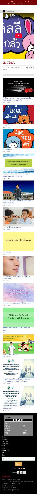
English (22, 468)
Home (4, 437)
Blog (3, 448)
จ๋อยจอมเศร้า (7, 149)
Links (3, 455)
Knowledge (5, 444)
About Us (5, 439)
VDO (3, 446)
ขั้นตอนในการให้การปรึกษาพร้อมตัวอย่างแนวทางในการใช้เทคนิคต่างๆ (16, 175)
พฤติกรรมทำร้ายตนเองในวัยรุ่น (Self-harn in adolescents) (18, 407)
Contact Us (5, 450)
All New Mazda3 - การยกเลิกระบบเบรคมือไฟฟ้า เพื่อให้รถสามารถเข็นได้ (17, 99)
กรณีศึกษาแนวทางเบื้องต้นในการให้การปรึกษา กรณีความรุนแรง (18, 202)
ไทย (14, 468)
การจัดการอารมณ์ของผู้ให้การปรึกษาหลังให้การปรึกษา (16, 277)
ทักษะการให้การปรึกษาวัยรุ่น (12, 227)
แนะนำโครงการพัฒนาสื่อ (11, 354)
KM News (5, 441)
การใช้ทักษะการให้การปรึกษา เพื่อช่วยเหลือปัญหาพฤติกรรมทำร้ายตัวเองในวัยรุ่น (16, 380)
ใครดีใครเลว (7, 252)
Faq (3, 453)
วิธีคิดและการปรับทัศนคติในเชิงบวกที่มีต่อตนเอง (16, 329)
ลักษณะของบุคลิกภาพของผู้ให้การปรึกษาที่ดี (17, 303)
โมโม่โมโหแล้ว (7, 125)
